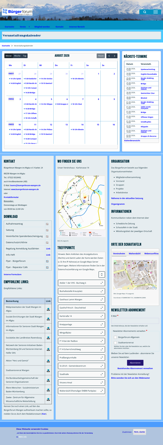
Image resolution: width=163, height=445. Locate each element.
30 (67, 73)
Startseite (6, 46)
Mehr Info (23, 436)
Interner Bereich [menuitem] (77, 26)
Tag (24, 55)
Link (48, 248)
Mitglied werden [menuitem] (42, 26)
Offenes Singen (147, 117)
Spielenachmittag (148, 69)
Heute (101, 55)
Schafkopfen (146, 122)
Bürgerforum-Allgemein (128, 337)
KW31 (11, 73)
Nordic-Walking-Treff (147, 79)
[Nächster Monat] (114, 55)
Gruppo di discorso (148, 136)
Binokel (144, 98)
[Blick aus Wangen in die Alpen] (17, 12)
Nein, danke (139, 432)
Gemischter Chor (148, 93)
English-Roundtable (149, 74)
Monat (9, 55)
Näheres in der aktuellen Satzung (127, 198)
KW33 (11, 124)
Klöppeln (144, 126)
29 (51, 73)
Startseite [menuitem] (9, 26)
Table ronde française (146, 107)
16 (114, 124)
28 (35, 73)
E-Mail (114, 316)
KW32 (11, 99)
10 (19, 124)
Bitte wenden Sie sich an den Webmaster (130, 378)
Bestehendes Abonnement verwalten (135, 368)
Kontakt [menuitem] (59, 26)
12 (51, 124)
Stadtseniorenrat (126, 342)
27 (19, 73)
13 (67, 124)
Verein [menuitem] (21, 27)
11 (35, 124)
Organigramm (118, 204)
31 (82, 73)
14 (82, 124)
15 (98, 124)
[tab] (119, 253)
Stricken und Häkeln (146, 88)
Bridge (143, 83)
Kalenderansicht (132, 140)
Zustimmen (127, 432)
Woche (17, 55)
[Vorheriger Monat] (109, 55)
